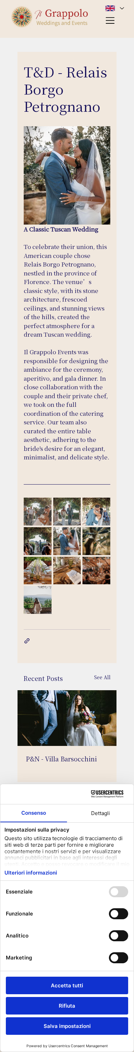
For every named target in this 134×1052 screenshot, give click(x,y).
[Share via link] (27, 641)
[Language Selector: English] (114, 8)
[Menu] (110, 20)
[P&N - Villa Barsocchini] (67, 718)
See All (102, 677)
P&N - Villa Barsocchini (61, 758)
